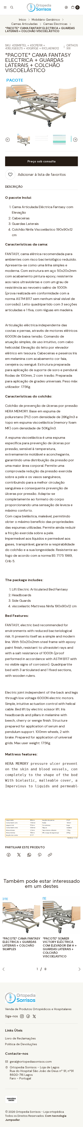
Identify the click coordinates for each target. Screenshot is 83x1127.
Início (22, 19)
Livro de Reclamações (20, 1038)
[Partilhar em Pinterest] (39, 855)
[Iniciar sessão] (66, 7)
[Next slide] (75, 139)
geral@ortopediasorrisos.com (31, 1061)
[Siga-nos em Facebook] (28, 1016)
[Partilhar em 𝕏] (19, 855)
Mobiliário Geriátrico (46, 19)
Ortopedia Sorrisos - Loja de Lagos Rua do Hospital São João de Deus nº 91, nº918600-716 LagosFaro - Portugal (42, 1072)
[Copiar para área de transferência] (49, 855)
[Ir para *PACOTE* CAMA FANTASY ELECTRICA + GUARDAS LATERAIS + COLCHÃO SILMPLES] (21, 915)
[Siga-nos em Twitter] (34, 1016)
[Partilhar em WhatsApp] (29, 855)
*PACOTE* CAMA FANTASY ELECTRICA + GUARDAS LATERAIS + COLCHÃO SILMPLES (21, 944)
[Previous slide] (8, 139)
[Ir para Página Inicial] (39, 7)
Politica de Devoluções (21, 1044)
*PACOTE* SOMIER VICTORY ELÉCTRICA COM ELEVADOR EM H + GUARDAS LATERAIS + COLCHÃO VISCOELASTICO (60, 947)
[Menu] (5, 7)
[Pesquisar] (11, 7)
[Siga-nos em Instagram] (22, 1016)
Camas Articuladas (24, 24)
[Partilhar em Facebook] (8, 855)
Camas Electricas (55, 24)
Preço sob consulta (41, 161)
